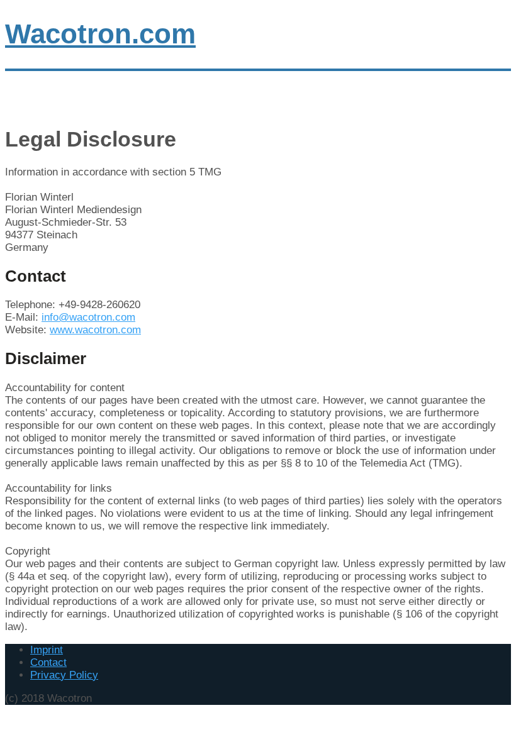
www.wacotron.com (95, 330)
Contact (48, 662)
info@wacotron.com (88, 317)
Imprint (46, 650)
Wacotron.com (100, 33)
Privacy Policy (64, 675)
